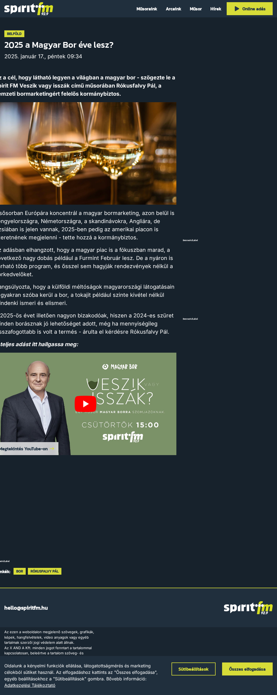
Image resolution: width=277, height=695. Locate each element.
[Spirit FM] (28, 8)
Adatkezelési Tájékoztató (29, 685)
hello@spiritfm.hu (26, 607)
